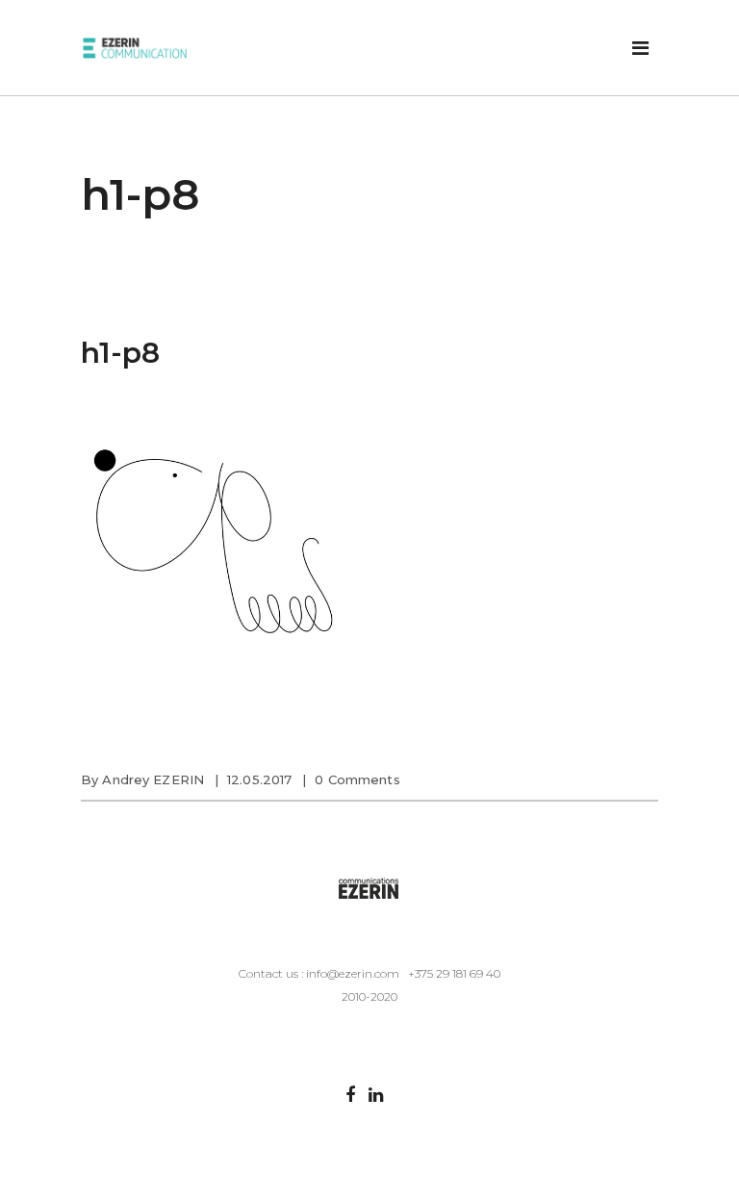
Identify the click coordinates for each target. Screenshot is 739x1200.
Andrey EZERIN (153, 779)
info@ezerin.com (352, 973)
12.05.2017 (259, 779)
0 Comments (357, 779)
